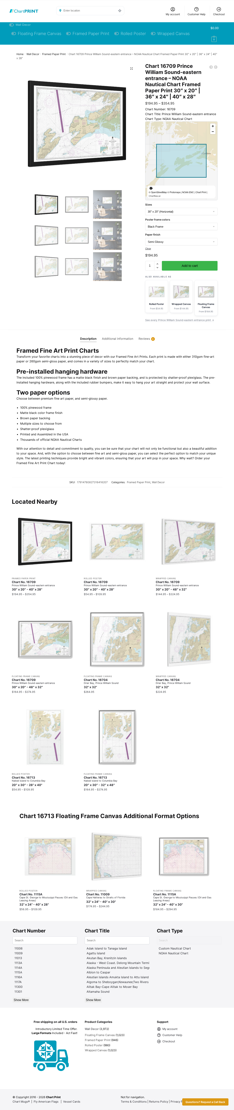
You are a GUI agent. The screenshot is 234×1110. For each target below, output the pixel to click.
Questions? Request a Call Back (205, 1102)
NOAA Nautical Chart (173, 953)
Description (88, 338)
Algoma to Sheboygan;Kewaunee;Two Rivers (118, 982)
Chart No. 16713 (28, 781)
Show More (21, 1000)
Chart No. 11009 (105, 898)
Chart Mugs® (21, 1101)
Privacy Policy (180, 1101)
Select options (45, 601)
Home (19, 54)
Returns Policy (158, 1101)
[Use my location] (120, 10)
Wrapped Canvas (166, 578)
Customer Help (197, 14)
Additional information (117, 338)
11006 (18, 948)
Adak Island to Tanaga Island (107, 948)
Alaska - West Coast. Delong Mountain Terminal (120, 963)
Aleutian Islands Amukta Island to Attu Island (118, 977)
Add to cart (190, 266)
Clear (148, 248)
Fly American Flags (46, 1101)
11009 (18, 953)
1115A (18, 972)
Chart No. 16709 (33, 585)
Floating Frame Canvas (26, 676)
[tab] (88, 336)
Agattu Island (96, 953)
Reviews (144, 338)
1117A (18, 982)
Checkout (219, 14)
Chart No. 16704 (101, 683)
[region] (181, 161)
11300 (18, 987)
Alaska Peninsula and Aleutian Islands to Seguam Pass (124, 968)
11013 (18, 958)
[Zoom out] (213, 131)
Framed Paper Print (54, 54)
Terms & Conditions (134, 1101)
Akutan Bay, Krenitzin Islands (107, 958)
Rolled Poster (93, 578)
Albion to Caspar (98, 972)
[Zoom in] (213, 126)
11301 (18, 991)
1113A (18, 963)
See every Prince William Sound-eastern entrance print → (179, 320)
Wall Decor (32, 54)
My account (173, 14)
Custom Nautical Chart (175, 948)
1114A (18, 968)
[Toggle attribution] (151, 188)
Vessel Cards (71, 1101)
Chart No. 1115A (48, 899)
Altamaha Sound (98, 991)
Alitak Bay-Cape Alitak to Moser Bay (112, 987)
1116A (18, 977)
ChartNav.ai (155, 195)
